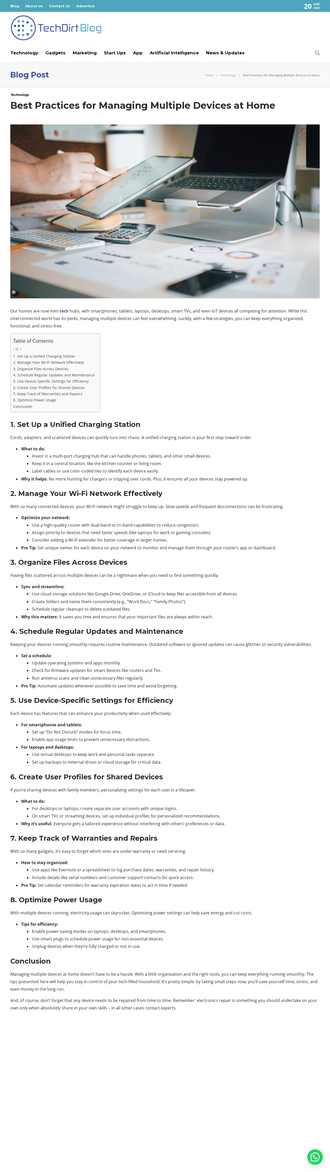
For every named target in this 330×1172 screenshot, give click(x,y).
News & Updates (225, 52)
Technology (24, 52)
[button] (315, 1157)
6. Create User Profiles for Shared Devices (49, 387)
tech (64, 311)
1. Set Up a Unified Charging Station (44, 356)
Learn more (241, 1113)
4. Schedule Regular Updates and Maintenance (54, 375)
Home (209, 75)
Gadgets (55, 52)
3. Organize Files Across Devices (40, 368)
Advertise (85, 6)
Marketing (85, 52)
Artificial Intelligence (174, 52)
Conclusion (22, 406)
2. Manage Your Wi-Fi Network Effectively (48, 362)
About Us (34, 6)
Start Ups (115, 52)
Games (60, 1084)
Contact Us (59, 6)
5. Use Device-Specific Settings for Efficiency (51, 381)
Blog (14, 6)
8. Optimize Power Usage (34, 400)
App (138, 52)
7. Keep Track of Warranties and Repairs (47, 393)
